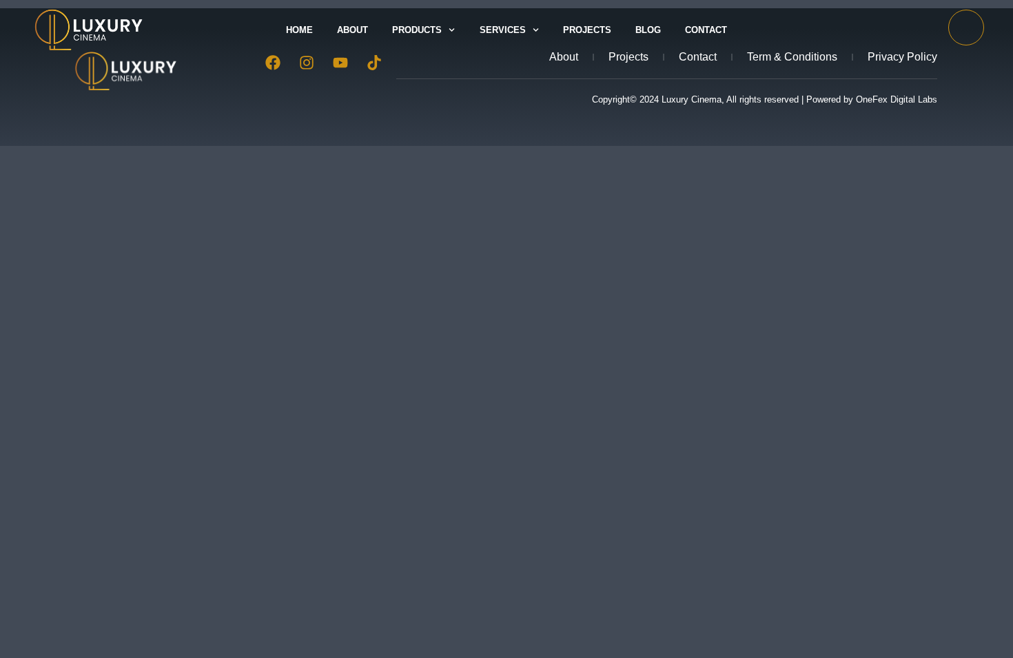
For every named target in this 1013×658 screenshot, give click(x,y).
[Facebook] (273, 62)
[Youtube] (340, 62)
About (352, 30)
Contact (706, 30)
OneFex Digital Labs (896, 99)
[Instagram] (306, 62)
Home (299, 30)
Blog (648, 30)
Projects (587, 30)
